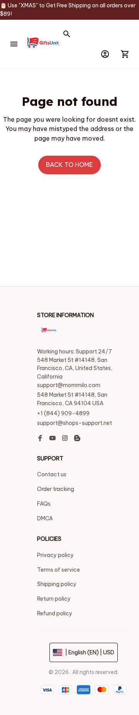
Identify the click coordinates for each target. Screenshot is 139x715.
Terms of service (58, 569)
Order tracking (55, 489)
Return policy (54, 598)
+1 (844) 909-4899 (63, 413)
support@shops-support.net (74, 422)
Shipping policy (56, 584)
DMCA (45, 518)
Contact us (51, 474)
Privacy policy (55, 555)
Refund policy (54, 613)
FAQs (44, 503)
